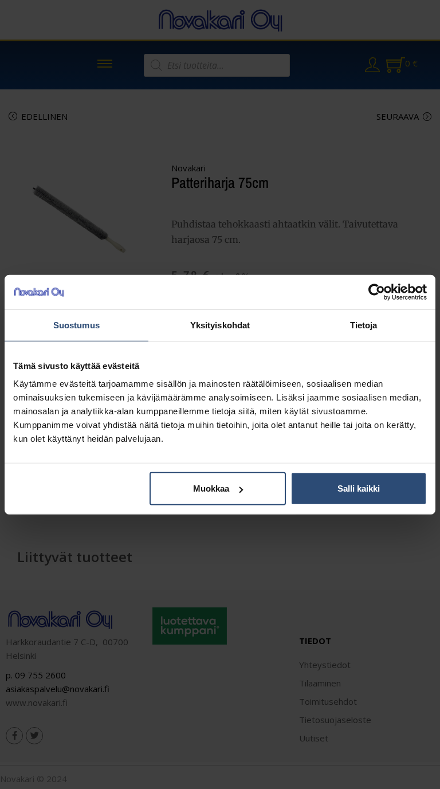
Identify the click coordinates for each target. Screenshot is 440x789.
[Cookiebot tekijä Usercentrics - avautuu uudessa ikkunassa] (377, 291)
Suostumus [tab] (76, 324)
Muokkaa (211, 488)
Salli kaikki (358, 488)
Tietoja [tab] (364, 324)
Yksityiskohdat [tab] (220, 324)
